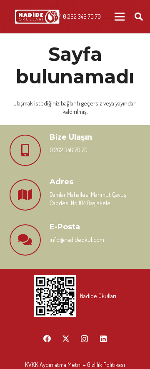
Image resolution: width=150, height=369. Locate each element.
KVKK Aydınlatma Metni (53, 365)
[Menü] (120, 16)
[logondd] (37, 17)
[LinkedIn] (103, 338)
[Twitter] (65, 338)
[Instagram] (84, 338)
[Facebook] (47, 338)
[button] (139, 16)
